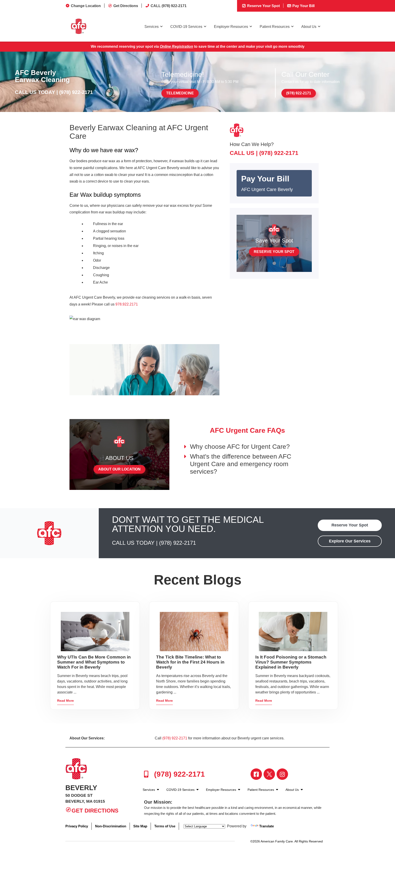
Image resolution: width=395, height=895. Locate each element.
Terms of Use (164, 826)
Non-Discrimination (110, 826)
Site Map (140, 826)
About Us (308, 27)
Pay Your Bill (303, 6)
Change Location (86, 6)
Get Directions (125, 6)
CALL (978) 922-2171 (169, 6)
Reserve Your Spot (263, 6)
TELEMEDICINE (180, 93)
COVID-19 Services (186, 27)
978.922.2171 (126, 304)
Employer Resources (231, 27)
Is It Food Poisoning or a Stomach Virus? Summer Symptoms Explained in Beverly (290, 662)
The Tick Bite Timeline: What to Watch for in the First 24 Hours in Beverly (190, 662)
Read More (65, 700)
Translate (266, 826)
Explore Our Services (350, 541)
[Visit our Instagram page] (282, 774)
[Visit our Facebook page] (256, 774)
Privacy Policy (76, 826)
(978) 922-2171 (76, 92)
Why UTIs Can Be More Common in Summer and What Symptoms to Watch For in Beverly (94, 662)
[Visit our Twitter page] (269, 774)
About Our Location (119, 469)
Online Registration (176, 46)
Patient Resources (275, 27)
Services (151, 27)
